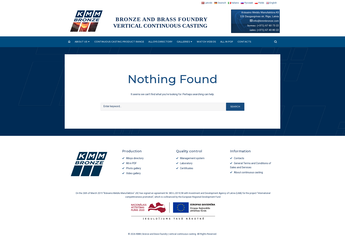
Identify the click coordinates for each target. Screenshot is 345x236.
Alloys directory (160, 41)
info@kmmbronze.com (266, 20)
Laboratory (186, 163)
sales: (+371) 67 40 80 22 (264, 29)
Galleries (183, 41)
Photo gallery (133, 168)
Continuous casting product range (119, 41)
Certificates (186, 168)
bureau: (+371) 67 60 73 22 (263, 25)
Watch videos (206, 41)
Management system (192, 158)
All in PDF (226, 41)
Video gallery (133, 173)
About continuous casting (248, 172)
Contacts (244, 41)
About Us (81, 41)
